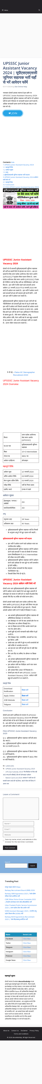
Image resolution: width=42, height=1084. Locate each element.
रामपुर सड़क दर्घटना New (13, 887)
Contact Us (15, 1031)
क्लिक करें (25, 690)
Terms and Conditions (21, 1034)
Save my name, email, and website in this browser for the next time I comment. (21, 840)
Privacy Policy (34, 1031)
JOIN (14, 113)
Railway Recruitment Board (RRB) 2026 (20, 890)
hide (12, 162)
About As (6, 1031)
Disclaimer (24, 1031)
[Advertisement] (21, 36)
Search (7, 862)
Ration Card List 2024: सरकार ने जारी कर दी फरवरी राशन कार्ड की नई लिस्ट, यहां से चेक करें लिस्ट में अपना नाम (19, 781)
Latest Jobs (10, 766)
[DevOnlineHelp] (21, 3)
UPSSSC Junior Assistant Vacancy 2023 (20, 769)
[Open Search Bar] (39, 10)
